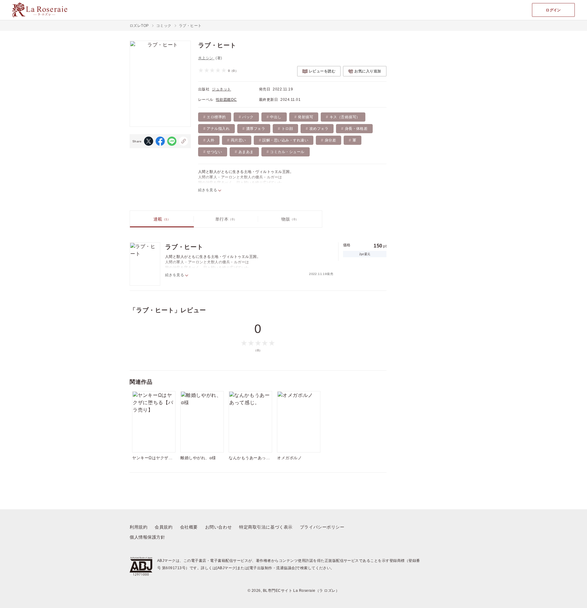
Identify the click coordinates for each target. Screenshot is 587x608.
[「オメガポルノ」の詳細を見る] (298, 421)
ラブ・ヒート (184, 247)
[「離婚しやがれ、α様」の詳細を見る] (202, 421)
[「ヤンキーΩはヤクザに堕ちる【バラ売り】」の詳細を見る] (153, 421)
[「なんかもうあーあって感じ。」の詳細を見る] (250, 421)
